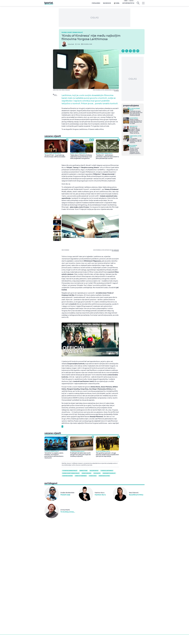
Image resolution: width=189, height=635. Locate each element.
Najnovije (107, 3)
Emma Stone (83, 470)
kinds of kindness (80, 475)
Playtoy (131, 0)
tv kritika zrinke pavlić (69, 470)
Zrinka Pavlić (71, 44)
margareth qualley (109, 473)
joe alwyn (97, 473)
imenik (125, 0)
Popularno (96, 3)
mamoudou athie (104, 475)
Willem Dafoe (94, 470)
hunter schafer (67, 475)
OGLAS (94, 17)
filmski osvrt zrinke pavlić (70, 473)
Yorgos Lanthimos (107, 470)
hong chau (92, 475)
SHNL (118, 3)
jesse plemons (86, 473)
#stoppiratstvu (128, 3)
